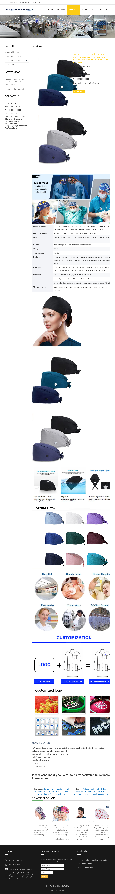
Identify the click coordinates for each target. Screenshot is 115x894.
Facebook (53, 886)
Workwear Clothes (13, 60)
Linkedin (60, 886)
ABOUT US (61, 9)
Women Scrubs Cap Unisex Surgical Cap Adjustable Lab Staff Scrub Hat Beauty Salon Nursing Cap (40, 830)
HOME (50, 9)
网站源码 (62, 890)
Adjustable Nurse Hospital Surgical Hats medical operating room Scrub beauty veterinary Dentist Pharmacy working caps (52, 791)
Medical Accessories (14, 56)
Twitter (67, 886)
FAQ (92, 9)
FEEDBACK (80, 91)
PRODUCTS (74, 9)
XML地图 (54, 890)
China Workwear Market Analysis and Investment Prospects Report (15, 81)
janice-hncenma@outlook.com (30, 2)
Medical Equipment (14, 64)
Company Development (15, 89)
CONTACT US (103, 9)
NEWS (84, 9)
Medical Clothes (13, 52)
